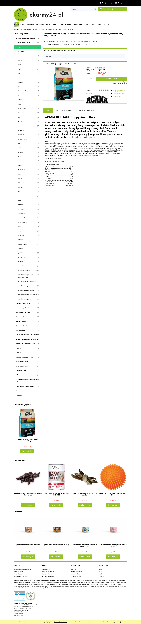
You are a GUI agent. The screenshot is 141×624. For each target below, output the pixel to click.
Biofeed (20, 95)
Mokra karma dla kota (23, 312)
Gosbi (19, 161)
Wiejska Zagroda (22, 266)
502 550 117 (19, 612)
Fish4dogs (20, 152)
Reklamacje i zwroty (20, 576)
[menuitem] (22, 24)
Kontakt (101, 576)
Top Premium (21, 257)
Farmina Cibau (22, 134)
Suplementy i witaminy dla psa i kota (27, 335)
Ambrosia (20, 56)
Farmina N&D (21, 130)
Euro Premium (22, 126)
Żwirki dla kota (20, 330)
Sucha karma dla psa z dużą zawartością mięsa (25, 276)
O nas (101, 569)
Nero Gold (21, 187)
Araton (20, 60)
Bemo (19, 78)
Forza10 (20, 148)
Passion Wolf (21, 213)
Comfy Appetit (22, 108)
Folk (19, 143)
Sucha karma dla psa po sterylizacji (27, 294)
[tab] (48, 110)
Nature (20, 178)
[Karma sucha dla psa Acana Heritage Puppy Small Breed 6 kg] (63, 84)
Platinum (20, 240)
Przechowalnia (75, 574)
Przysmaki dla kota (22, 326)
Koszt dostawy (18, 574)
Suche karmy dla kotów (23, 303)
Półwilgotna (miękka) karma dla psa (28, 270)
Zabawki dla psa (21, 370)
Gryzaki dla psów (21, 321)
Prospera (20, 231)
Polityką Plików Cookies (60, 622)
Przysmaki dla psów (22, 317)
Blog (100, 571)
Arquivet (20, 69)
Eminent (20, 121)
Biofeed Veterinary (23, 91)
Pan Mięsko (21, 209)
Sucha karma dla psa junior (25, 299)
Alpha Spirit (21, 51)
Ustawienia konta (76, 576)
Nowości (18, 391)
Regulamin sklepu (48, 571)
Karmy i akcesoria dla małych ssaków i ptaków (27, 381)
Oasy (19, 191)
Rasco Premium (22, 244)
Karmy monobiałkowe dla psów (25, 38)
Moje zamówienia (76, 571)
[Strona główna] (39, 13)
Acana (19, 47)
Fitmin (19, 156)
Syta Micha (21, 253)
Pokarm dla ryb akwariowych (25, 386)
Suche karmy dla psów (23, 43)
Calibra (20, 99)
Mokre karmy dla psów (23, 308)
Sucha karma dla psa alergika (26, 290)
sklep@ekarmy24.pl (23, 610)
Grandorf (20, 165)
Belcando (20, 82)
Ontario (20, 196)
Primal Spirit (21, 235)
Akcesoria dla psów (22, 361)
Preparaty (19, 348)
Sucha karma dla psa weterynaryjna (28, 281)
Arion (19, 64)
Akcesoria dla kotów (22, 366)
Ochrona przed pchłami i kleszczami (27, 339)
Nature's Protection (23, 183)
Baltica (19, 73)
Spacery (18, 352)
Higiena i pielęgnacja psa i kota (25, 344)
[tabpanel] (85, 150)
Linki (100, 574)
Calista (19, 104)
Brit (19, 86)
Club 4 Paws (21, 113)
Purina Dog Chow (23, 222)
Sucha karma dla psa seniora (26, 286)
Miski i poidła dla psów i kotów (25, 357)
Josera (19, 174)
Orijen (19, 200)
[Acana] (97, 99)
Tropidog (20, 261)
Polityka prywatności (48, 576)
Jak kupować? (46, 569)
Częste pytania (47, 574)
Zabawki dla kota (21, 375)
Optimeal (20, 204)
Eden (19, 117)
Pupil (19, 226)
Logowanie (73, 569)
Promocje (19, 395)
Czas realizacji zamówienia (22, 569)
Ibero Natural (21, 169)
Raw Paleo (21, 248)
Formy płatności (19, 571)
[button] (117, 91)
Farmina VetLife (22, 139)
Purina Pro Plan (22, 218)
